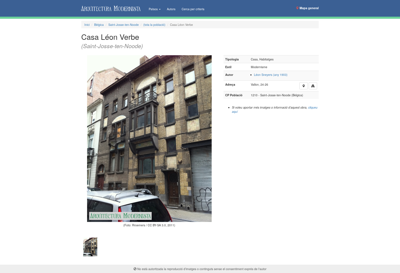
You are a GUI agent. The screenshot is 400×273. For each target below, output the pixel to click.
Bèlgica (99, 25)
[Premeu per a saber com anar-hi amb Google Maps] (313, 85)
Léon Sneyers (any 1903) (271, 75)
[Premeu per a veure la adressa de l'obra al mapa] (303, 85)
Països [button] (154, 9)
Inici (87, 25)
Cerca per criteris (193, 9)
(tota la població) (154, 25)
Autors (171, 9)
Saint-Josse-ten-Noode (123, 25)
